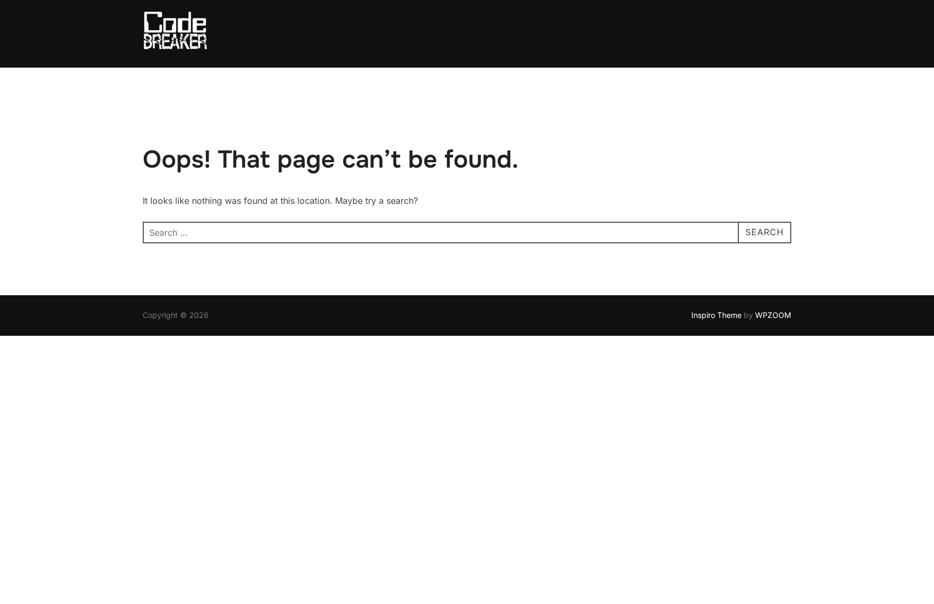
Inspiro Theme (716, 315)
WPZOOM (773, 315)
